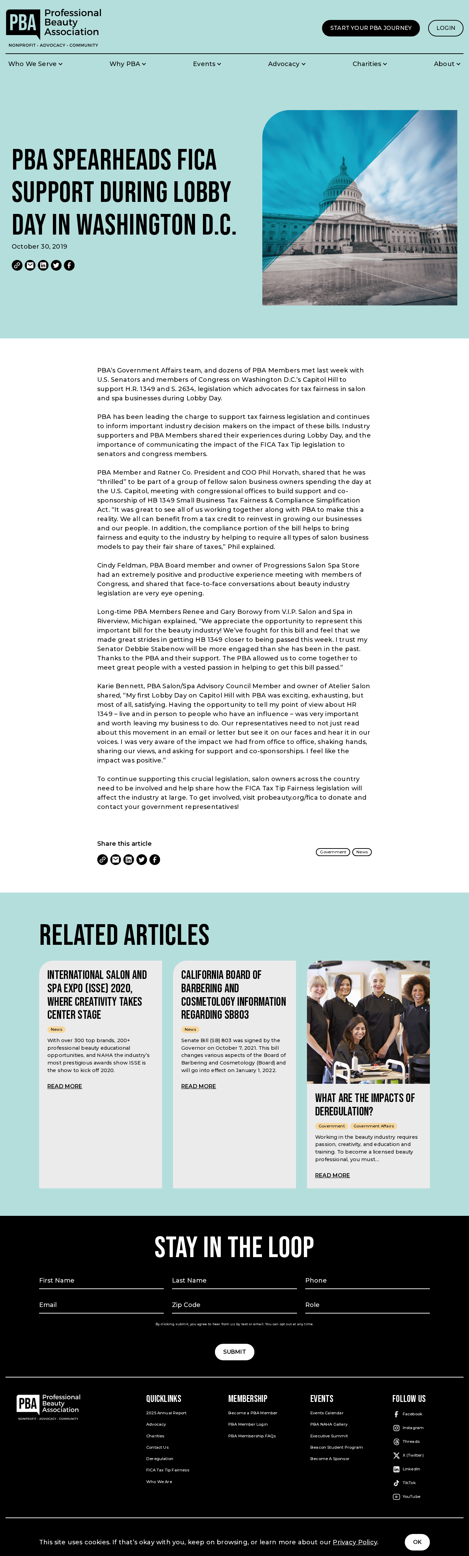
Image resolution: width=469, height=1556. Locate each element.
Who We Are (159, 1481)
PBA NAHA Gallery (328, 1424)
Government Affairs (374, 1126)
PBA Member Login (248, 1424)
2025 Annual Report (166, 1413)
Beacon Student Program (336, 1447)
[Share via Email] (30, 265)
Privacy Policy (355, 1542)
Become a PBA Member (252, 1413)
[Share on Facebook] (69, 265)
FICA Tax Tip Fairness (167, 1470)
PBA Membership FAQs (252, 1436)
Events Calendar (327, 1413)
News (362, 852)
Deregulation (159, 1458)
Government (333, 852)
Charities (155, 1436)
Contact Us (157, 1447)
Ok (417, 1542)
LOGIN (450, 30)
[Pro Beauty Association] (53, 28)
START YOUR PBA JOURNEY (375, 30)
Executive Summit (329, 1436)
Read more (64, 1086)
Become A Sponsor (330, 1458)
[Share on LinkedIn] (43, 265)
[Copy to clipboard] (17, 265)
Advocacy (156, 1424)
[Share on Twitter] (56, 265)
